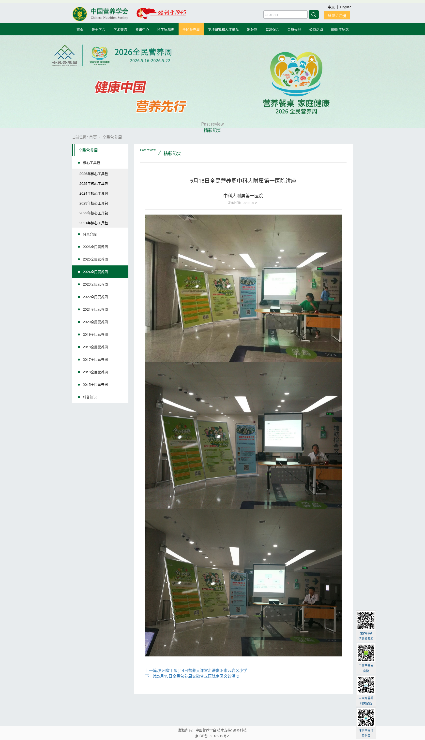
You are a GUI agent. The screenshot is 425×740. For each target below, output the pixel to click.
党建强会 (272, 29)
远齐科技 (240, 729)
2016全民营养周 (95, 371)
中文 (332, 6)
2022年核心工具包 (93, 212)
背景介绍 (90, 234)
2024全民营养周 (95, 271)
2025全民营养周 (95, 259)
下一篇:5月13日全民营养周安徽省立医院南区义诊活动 (192, 676)
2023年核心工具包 (93, 203)
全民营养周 (191, 29)
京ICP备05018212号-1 (212, 735)
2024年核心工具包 (93, 193)
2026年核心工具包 (93, 173)
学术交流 (120, 29)
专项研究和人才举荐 (223, 29)
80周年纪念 (340, 29)
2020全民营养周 (95, 321)
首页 (79, 29)
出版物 (252, 29)
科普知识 (90, 396)
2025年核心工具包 (93, 183)
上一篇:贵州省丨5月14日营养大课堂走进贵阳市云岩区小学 (196, 670)
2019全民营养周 (95, 334)
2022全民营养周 (95, 296)
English (345, 6)
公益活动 (316, 29)
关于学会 (98, 29)
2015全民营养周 (95, 384)
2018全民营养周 (95, 346)
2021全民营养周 (95, 309)
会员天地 (294, 29)
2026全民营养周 (95, 246)
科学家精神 (165, 29)
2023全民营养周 (95, 284)
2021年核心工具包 (93, 222)
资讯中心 (142, 29)
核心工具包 (91, 162)
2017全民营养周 (95, 359)
